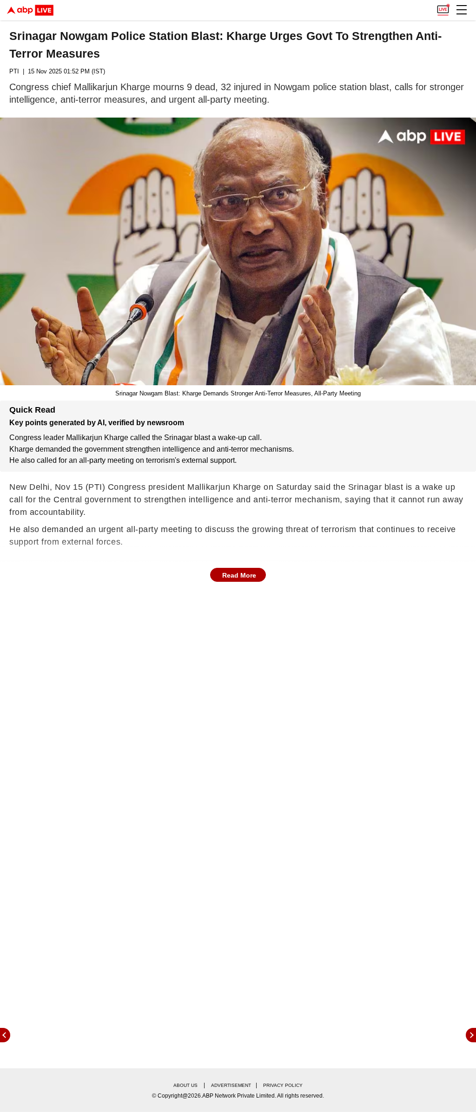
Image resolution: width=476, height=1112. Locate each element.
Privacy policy (283, 1085)
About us (185, 1085)
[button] (461, 9)
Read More (239, 575)
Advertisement (231, 1085)
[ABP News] (471, 1035)
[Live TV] (443, 7)
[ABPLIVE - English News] (30, 10)
